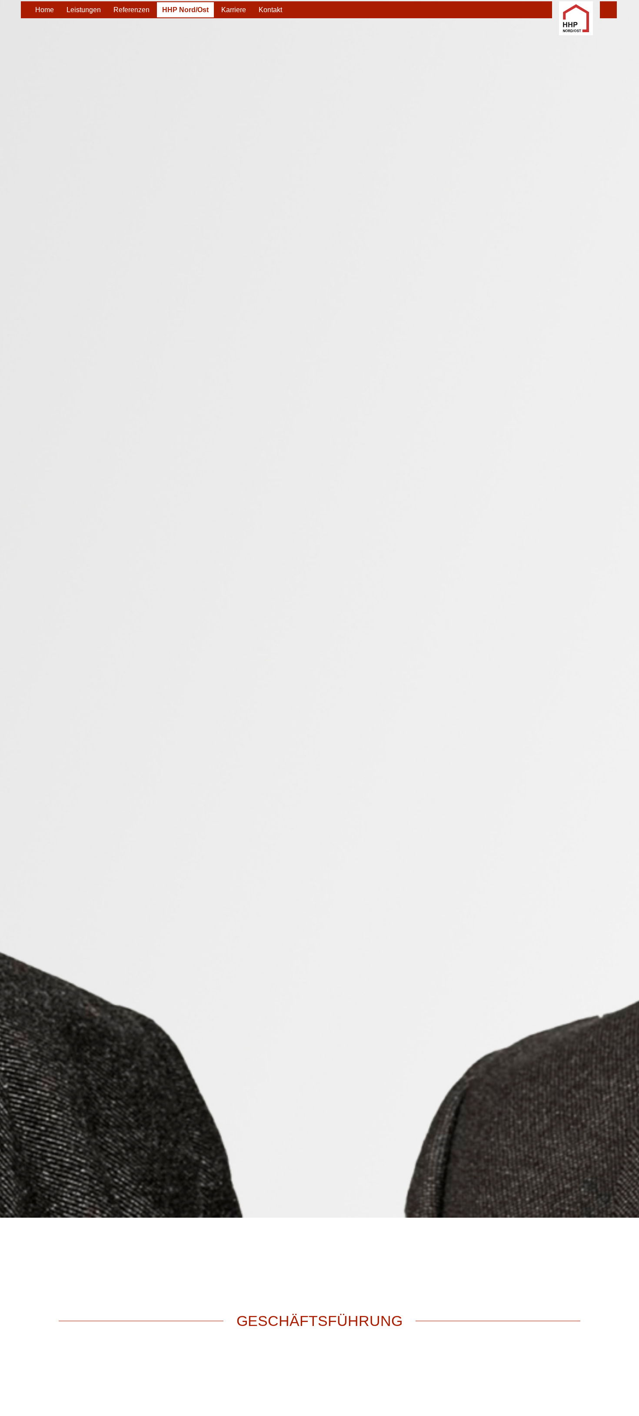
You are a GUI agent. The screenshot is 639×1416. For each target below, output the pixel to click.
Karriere (233, 9)
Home (44, 9)
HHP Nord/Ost (185, 9)
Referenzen (131, 9)
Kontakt (270, 9)
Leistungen (84, 9)
